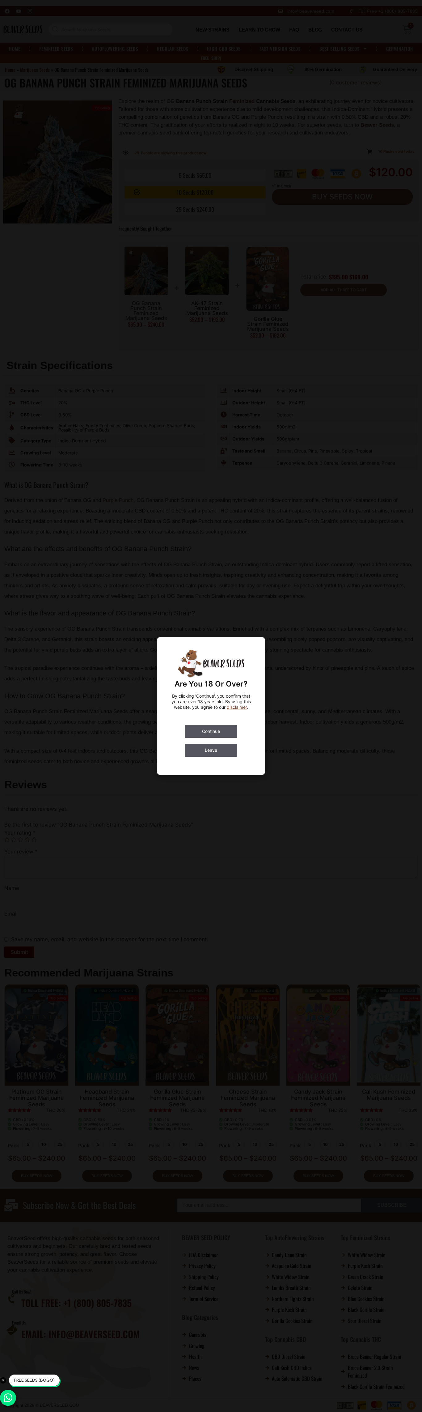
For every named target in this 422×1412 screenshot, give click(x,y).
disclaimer (237, 707)
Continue (211, 731)
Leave (211, 750)
